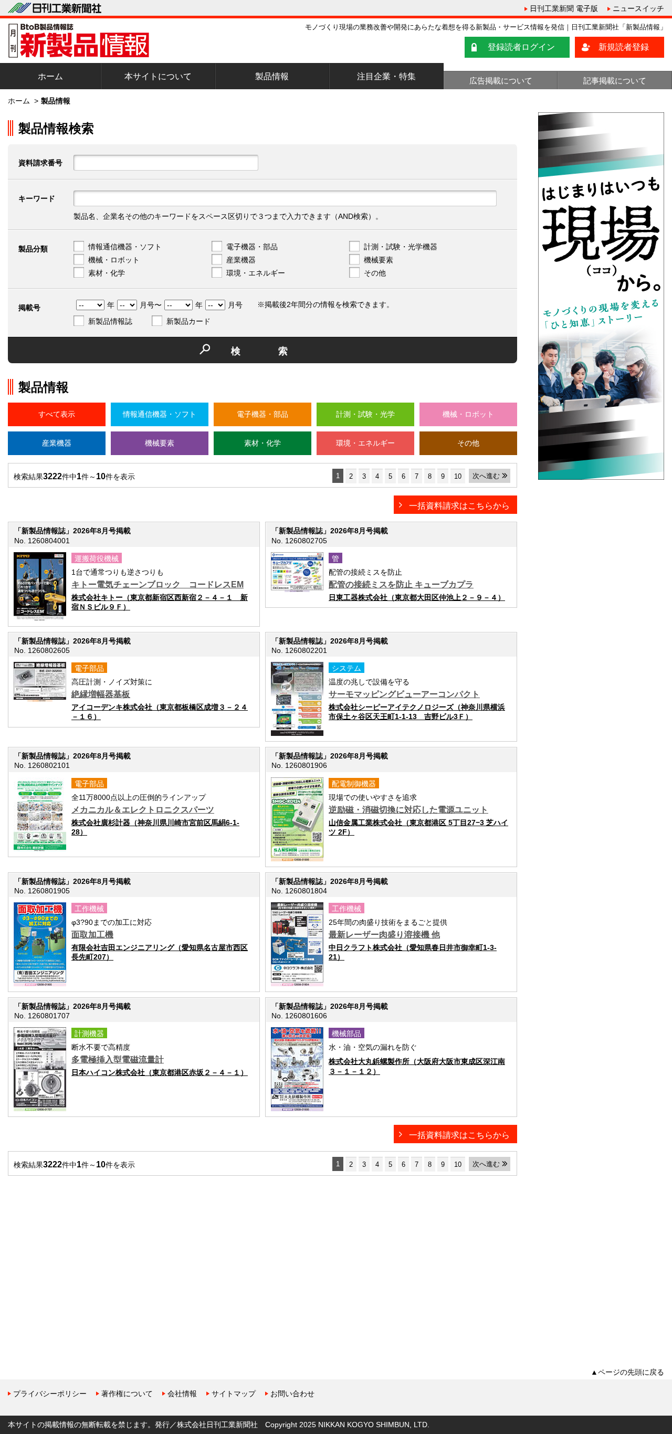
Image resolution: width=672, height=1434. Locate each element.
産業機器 (241, 260)
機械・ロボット (114, 260)
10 (457, 476)
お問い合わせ (292, 1393)
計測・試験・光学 (365, 414)
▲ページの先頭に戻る (627, 1372)
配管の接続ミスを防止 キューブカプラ (401, 584)
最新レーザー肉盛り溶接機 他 (384, 934)
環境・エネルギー (255, 273)
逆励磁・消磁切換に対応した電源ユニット (408, 809)
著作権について (127, 1393)
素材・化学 (106, 273)
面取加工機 (92, 934)
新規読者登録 (623, 47)
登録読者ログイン (521, 47)
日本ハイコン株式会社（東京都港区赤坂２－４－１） (159, 1072)
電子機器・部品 (252, 246)
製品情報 (272, 76)
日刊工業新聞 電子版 (564, 8)
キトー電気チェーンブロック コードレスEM (157, 584)
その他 (375, 273)
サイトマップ (234, 1393)
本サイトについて (158, 76)
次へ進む (486, 476)
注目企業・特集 (386, 76)
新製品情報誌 (110, 321)
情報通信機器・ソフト (125, 246)
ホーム (50, 76)
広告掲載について (500, 80)
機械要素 (378, 260)
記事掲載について (614, 80)
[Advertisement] (86, 1257)
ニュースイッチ (638, 8)
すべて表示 (56, 414)
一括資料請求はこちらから (459, 505)
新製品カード (188, 321)
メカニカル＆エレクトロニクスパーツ (142, 809)
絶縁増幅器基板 (100, 694)
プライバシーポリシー (50, 1393)
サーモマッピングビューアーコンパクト (404, 694)
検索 (278, 351)
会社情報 (182, 1393)
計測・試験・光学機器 (400, 246)
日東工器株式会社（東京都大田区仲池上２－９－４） (417, 597)
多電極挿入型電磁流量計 (117, 1059)
